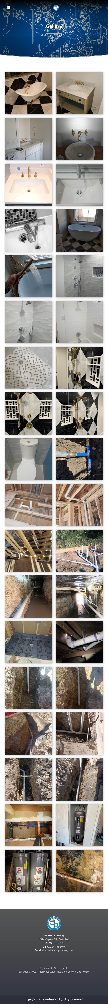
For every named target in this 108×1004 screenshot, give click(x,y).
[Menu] (9, 7)
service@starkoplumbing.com (57, 950)
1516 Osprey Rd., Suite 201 (54, 939)
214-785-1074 (57, 946)
